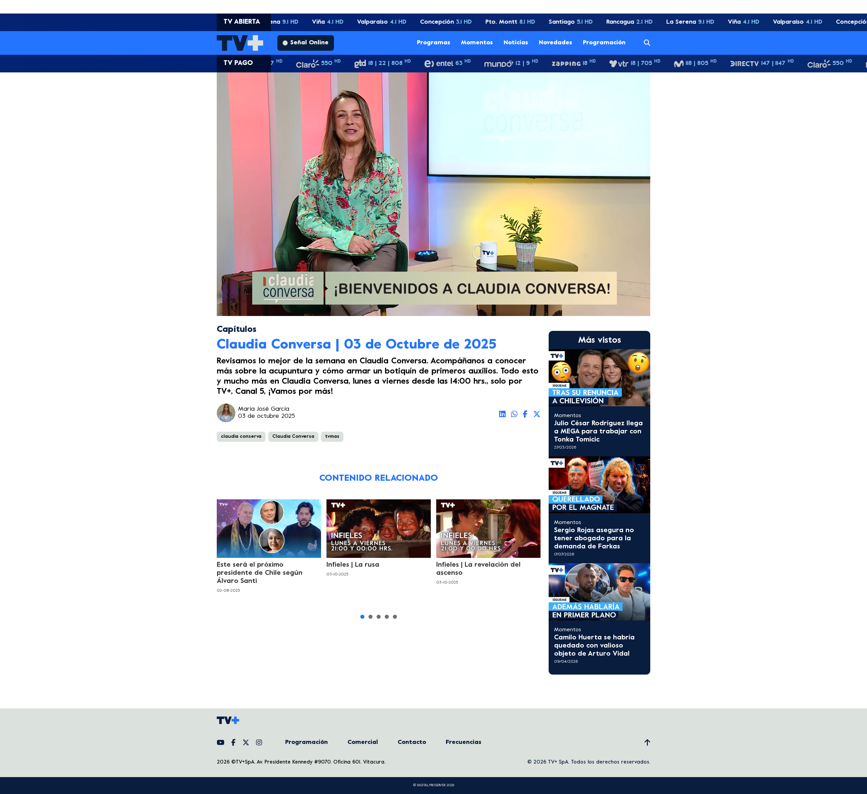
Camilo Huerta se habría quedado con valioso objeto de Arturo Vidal (594, 646)
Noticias (516, 43)
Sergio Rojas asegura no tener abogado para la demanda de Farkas (594, 538)
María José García (263, 409)
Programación (604, 43)
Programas (433, 43)
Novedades (555, 43)
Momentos (477, 43)
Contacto (412, 742)
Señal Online (309, 43)
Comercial (362, 742)
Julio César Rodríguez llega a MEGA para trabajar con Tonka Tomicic (598, 432)
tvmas (332, 436)
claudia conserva (241, 436)
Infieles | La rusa (352, 565)
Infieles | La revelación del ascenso (478, 569)
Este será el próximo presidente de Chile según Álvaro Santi (259, 573)
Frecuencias (463, 742)
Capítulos (236, 329)
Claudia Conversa (293, 436)
